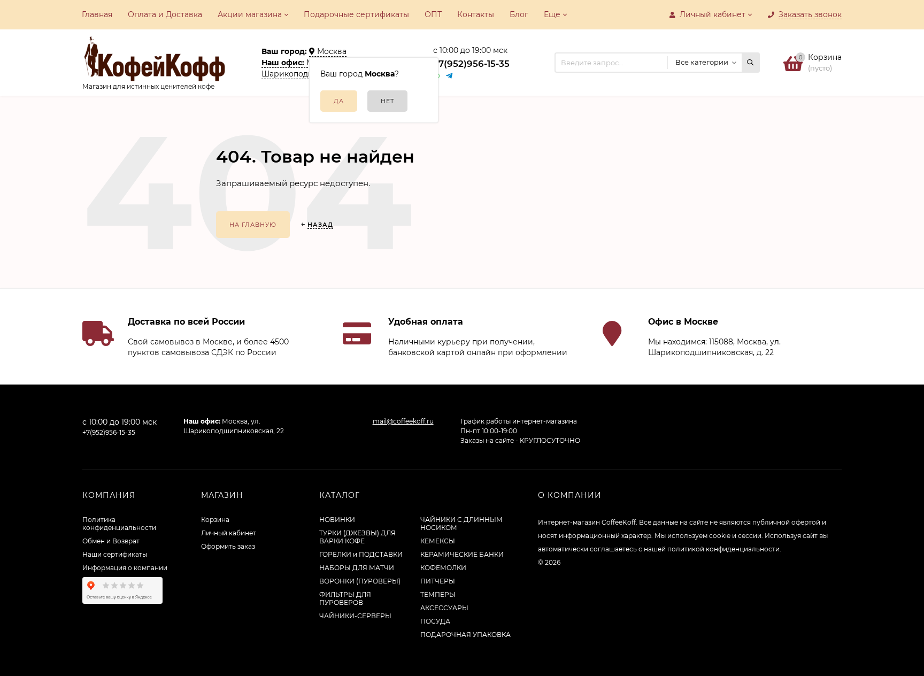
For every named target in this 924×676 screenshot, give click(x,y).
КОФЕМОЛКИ (443, 568)
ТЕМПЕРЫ (438, 594)
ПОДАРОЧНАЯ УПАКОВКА (465, 635)
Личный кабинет (228, 533)
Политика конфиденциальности (119, 524)
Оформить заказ (228, 546)
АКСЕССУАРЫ (444, 608)
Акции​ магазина (250, 14)
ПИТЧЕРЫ (437, 581)
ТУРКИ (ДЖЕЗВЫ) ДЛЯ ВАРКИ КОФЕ (357, 537)
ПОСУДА (435, 621)
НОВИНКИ (337, 520)
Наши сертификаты (114, 554)
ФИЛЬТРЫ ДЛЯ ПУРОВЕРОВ (345, 598)
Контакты (475, 14)
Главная (97, 14)
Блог (519, 14)
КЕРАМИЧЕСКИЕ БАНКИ (462, 554)
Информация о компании (124, 568)
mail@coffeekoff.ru (403, 421)
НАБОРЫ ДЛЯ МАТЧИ (356, 568)
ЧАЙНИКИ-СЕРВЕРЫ (355, 616)
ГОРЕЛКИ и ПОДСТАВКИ (361, 554)
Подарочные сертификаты (356, 14)
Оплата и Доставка (165, 14)
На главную (252, 224)
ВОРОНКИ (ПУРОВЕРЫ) (360, 581)
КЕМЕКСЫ (437, 541)
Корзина (215, 520)
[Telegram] (449, 76)
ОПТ (433, 14)
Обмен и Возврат (111, 541)
